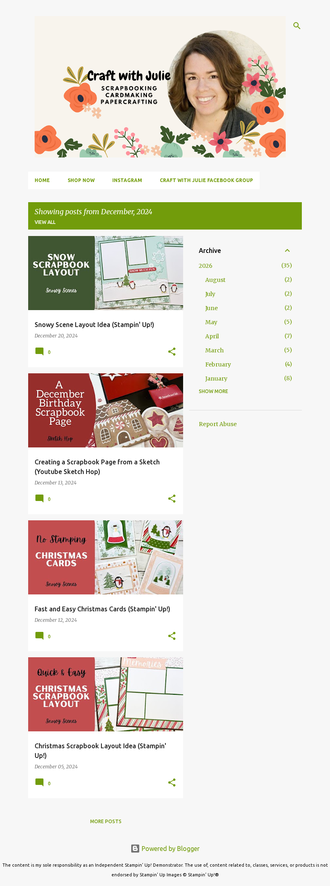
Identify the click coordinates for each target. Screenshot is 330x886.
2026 (205, 265)
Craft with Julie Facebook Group (206, 180)
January (216, 378)
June (211, 308)
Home (42, 180)
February (218, 364)
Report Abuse (218, 424)
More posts (106, 821)
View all (45, 222)
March (214, 350)
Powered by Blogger (170, 848)
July (210, 294)
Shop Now (81, 180)
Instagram (127, 180)
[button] (172, 352)
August (215, 280)
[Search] (297, 25)
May (211, 322)
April (212, 336)
